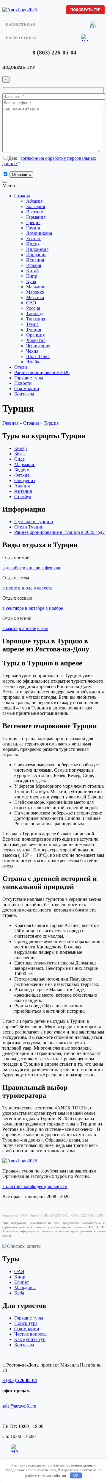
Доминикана (39, 233)
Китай (32, 270)
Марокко (35, 292)
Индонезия (37, 249)
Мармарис (24, 464)
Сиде (19, 459)
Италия (33, 265)
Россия (33, 308)
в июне (9, 587)
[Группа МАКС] (85, 37)
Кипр (31, 276)
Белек (20, 453)
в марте (10, 628)
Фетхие (21, 475)
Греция (33, 222)
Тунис (32, 324)
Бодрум (21, 469)
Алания (22, 485)
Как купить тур (29, 1339)
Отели (20, 367)
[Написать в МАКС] (93, 24)
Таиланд (34, 313)
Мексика (35, 297)
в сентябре (13, 608)
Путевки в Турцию (33, 521)
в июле (25, 587)
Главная (10, 423)
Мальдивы (37, 286)
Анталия (23, 491)
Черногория (38, 345)
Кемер (20, 448)
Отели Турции (29, 526)
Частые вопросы (31, 1333)
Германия (35, 217)
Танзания (35, 318)
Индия (33, 243)
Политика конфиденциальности (34, 1186)
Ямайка (34, 361)
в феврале (51, 567)
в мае (42, 628)
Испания (35, 259)
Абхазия (34, 201)
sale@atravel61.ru (19, 1405)
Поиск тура (25, 1323)
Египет (33, 238)
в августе (43, 587)
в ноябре (54, 608)
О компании (26, 388)
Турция (33, 329)
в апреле (27, 628)
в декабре (12, 567)
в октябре (34, 608)
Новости (23, 383)
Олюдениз (24, 480)
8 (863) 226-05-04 (54, 52)
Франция (35, 334)
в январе (31, 567)
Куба (31, 281)
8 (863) (19, 1380)
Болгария (35, 206)
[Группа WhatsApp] (15, 1457)
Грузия (33, 227)
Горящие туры (28, 377)
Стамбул (22, 496)
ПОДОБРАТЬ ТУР (85, 10)
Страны (22, 195)
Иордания (36, 254)
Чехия (32, 351)
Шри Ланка (38, 356)
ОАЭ (31, 302)
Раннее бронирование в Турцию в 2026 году (59, 532)
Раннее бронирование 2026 (42, 372)
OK (75, 1475)
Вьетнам (34, 211)
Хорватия (35, 340)
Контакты (24, 393)
